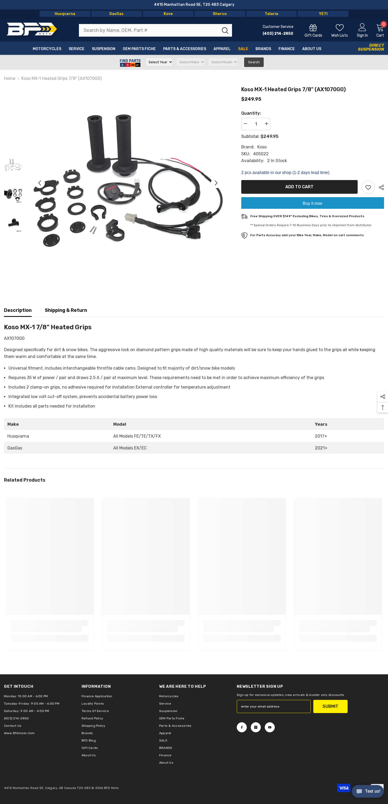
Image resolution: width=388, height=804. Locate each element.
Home (9, 78)
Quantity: (251, 113)
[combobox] (148, 30)
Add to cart (299, 186)
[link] (46, 629)
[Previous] (39, 183)
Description (18, 310)
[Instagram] (256, 727)
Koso (262, 146)
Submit (330, 706)
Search (254, 62)
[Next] (216, 183)
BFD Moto (111, 788)
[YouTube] (270, 727)
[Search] (155, 30)
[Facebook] (242, 727)
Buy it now (312, 203)
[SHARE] (379, 187)
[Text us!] (368, 792)
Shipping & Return (66, 310)
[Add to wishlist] (368, 187)
